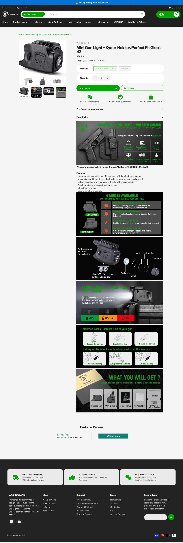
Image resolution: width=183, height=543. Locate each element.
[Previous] (50, 2)
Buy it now (129, 88)
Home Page (115, 499)
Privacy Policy (82, 510)
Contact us (115, 507)
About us (114, 503)
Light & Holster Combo (105, 69)
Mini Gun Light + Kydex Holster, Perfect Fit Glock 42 (49, 34)
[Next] (132, 2)
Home (21, 34)
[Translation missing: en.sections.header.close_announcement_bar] (180, 2)
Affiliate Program (118, 514)
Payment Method (84, 507)
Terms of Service (84, 514)
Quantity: (84, 78)
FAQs (112, 510)
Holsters (46, 507)
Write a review (113, 436)
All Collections (49, 499)
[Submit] (171, 517)
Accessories (48, 510)
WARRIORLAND (19, 535)
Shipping (80, 60)
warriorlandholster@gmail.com (14, 8)
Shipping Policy (83, 499)
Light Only (125, 69)
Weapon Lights (50, 503)
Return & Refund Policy (87, 503)
